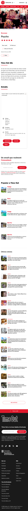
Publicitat (4, 465)
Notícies (2, 6)
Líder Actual (18, 478)
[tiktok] (6, 446)
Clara (17, 475)
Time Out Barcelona (6, 484)
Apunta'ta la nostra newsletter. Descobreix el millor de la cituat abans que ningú (13, 163)
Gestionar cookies (5, 478)
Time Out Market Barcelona (5, 490)
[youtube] (17, 446)
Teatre (21, 6)
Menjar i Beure (13, 6)
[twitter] (13, 446)
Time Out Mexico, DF (6, 501)
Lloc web (16, 141)
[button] (25, 94)
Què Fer (7, 6)
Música (25, 6)
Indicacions (7, 141)
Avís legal (4, 468)
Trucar (6, 144)
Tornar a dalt (15, 411)
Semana (18, 465)
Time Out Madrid (5, 487)
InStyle (17, 470)
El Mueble (18, 468)
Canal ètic (4, 475)
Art (18, 6)
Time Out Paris (5, 498)
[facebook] (9, 446)
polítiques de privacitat (11, 172)
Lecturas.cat (18, 463)
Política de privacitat (6, 470)
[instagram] (2, 446)
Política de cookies (6, 473)
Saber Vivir (18, 480)
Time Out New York (6, 496)
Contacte (3, 463)
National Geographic (20, 473)
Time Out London (5, 493)
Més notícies (14, 402)
